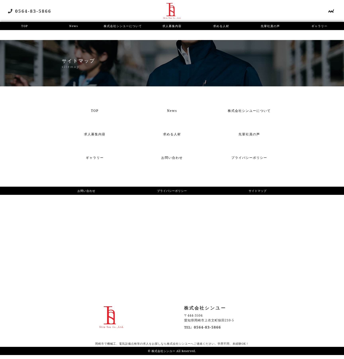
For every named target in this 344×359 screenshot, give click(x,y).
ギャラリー (319, 26)
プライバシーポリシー (172, 191)
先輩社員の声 (270, 26)
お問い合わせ (86, 191)
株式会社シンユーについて (123, 26)
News (73, 26)
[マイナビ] (331, 11)
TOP (24, 26)
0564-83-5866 (207, 327)
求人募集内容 (172, 26)
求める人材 (221, 26)
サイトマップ (258, 191)
